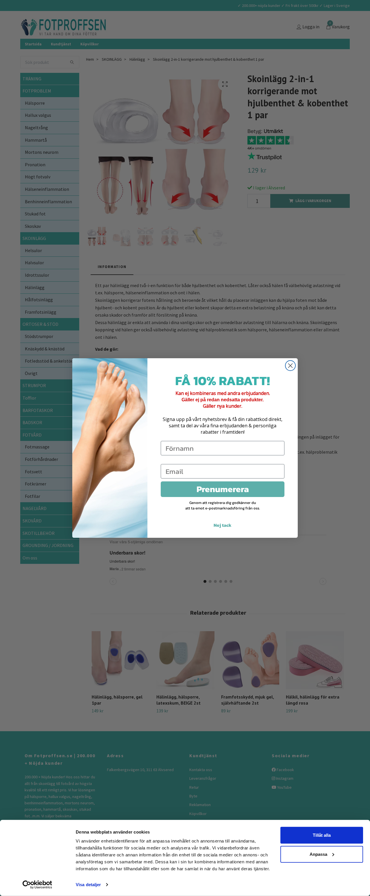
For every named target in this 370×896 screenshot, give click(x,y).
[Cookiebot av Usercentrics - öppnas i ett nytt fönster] (37, 884)
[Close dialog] (290, 366)
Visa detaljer (88, 884)
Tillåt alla (322, 835)
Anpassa (318, 853)
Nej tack (223, 525)
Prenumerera (223, 489)
